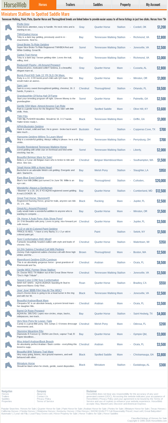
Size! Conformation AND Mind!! (34, 239)
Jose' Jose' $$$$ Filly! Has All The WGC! (39, 290)
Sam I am (22, 85)
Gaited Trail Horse (27, 54)
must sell (138, 411)
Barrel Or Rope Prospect (30, 310)
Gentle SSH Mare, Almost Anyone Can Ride (41, 106)
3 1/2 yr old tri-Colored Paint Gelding (37, 228)
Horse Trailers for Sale (90, 413)
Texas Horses (158, 408)
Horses (5, 394)
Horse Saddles (110, 413)
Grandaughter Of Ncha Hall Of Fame (37, 95)
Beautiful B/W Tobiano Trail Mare (35, 351)
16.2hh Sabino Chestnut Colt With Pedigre (40, 249)
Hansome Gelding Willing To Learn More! (40, 136)
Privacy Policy (44, 399)
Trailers (5, 396)
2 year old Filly (21, 413)
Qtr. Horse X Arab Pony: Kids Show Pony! (39, 218)
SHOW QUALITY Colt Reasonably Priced (111, 411)
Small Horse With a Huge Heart (34, 167)
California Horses (9, 411)
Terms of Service (45, 401)
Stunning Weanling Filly (30, 331)
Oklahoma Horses (46, 411)
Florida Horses (27, 411)
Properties (7, 401)
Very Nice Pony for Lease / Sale (34, 321)
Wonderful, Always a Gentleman (34, 188)
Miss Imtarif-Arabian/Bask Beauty (35, 341)
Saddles (6, 399)
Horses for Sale (28, 408)
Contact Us (42, 396)
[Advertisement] (84, 377)
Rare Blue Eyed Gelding (30, 177)
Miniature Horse (26, 363)
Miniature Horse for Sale (137, 408)
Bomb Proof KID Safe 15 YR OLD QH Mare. (41, 75)
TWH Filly (22, 116)
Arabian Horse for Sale (95, 408)
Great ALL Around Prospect (32, 208)
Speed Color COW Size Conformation (38, 280)
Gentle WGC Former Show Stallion (36, 269)
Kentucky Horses (65, 411)
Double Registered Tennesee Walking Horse (42, 147)
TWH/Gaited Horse (27, 34)
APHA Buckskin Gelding (30, 126)
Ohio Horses (82, 411)
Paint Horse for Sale (72, 408)
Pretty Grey (23, 24)
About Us (41, 394)
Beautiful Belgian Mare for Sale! (34, 157)
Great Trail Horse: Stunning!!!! (33, 198)
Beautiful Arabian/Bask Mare (33, 300)
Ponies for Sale (115, 408)
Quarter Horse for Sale (49, 408)
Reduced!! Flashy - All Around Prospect (38, 65)
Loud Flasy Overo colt (41, 413)
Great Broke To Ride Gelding (33, 44)
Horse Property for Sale (65, 413)
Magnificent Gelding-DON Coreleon (37, 259)
